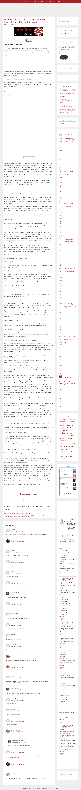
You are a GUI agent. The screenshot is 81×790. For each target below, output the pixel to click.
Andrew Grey (61, 423)
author (11, 515)
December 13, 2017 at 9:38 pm (17, 731)
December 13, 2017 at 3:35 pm (17, 656)
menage (60, 449)
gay (32, 515)
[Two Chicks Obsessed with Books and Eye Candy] (63, 522)
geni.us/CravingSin (63, 683)
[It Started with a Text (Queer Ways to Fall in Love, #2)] (74, 477)
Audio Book (71, 423)
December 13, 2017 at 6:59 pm (17, 689)
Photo (63, 572)
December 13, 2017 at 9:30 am (17, 562)
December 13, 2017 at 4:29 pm (17, 667)
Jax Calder (62, 471)
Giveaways (40, 515)
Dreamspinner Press (28, 494)
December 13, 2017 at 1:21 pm (17, 635)
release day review (69, 453)
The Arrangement (64, 483)
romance (23, 516)
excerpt (24, 515)
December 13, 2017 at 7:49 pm (17, 700)
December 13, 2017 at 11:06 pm (19, 742)
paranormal (18, 516)
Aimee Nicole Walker (71, 421)
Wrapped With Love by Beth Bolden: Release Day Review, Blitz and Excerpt (69, 377)
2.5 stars (60, 419)
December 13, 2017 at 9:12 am (17, 531)
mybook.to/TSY (63, 634)
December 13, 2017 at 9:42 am (17, 583)
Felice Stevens (68, 438)
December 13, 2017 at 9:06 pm (17, 710)
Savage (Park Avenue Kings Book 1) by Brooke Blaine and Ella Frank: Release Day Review (67, 111)
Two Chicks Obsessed (34, 788)
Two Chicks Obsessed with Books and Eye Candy (68, 536)
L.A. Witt (69, 443)
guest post (62, 443)
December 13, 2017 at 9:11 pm (17, 721)
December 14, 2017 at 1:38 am (17, 752)
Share (61, 619)
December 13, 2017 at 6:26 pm (17, 677)
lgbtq (44, 515)
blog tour (70, 425)
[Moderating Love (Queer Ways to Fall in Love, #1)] (74, 472)
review (62, 456)
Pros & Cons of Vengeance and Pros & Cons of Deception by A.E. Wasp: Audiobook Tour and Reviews (69, 339)
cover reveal (62, 435)
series (60, 458)
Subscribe (63, 57)
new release (13, 516)
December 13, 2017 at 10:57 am (17, 615)
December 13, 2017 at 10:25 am (17, 594)
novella (74, 451)
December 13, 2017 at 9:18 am (17, 541)
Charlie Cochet (72, 433)
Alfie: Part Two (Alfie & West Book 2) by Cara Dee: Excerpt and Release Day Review (67, 95)
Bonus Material (29, 513)
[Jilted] (74, 481)
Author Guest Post (21, 513)
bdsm (66, 425)
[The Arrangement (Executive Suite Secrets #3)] (74, 485)
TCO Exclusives (36, 513)
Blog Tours (63, 428)
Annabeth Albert (66, 423)
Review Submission (68, 134)
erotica (66, 435)
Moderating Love (63, 470)
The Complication (64, 487)
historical (66, 443)
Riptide (66, 456)
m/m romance (49, 515)
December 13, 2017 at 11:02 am (17, 625)
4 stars (72, 419)
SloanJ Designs (55, 788)
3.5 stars (68, 419)
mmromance (7, 516)
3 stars (64, 419)
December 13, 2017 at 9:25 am (17, 552)
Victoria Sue (28, 516)
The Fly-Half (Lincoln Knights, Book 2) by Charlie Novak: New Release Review (67, 101)
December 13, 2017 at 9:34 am (17, 573)
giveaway (35, 515)
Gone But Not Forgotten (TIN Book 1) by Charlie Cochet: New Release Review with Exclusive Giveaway (69, 204)
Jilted (61, 478)
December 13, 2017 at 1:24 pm (17, 646)
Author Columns (13, 513)
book (15, 515)
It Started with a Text (64, 474)
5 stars (65, 421)
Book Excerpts (19, 515)
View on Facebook (62, 618)
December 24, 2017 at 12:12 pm (17, 775)
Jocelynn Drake (63, 484)
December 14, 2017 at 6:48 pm (17, 764)
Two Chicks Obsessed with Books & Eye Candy (40, 8)
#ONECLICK (70, 547)
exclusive (29, 515)
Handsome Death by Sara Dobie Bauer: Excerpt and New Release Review (69, 383)
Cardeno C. (67, 433)
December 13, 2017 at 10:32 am (17, 604)
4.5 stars (61, 421)
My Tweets (61, 123)
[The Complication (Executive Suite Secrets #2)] (74, 490)
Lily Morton (61, 446)
